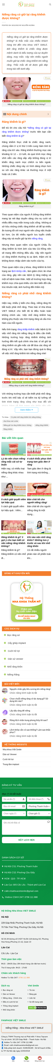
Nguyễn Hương (28, 25)
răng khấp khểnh (26, 329)
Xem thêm (25, 410)
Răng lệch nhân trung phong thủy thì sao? (29, 720)
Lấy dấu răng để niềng (20, 711)
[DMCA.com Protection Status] (37, 1007)
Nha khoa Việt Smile (12, 749)
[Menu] (3, 4)
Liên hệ (32, 998)
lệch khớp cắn (19, 271)
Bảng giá (33, 994)
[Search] (50, 4)
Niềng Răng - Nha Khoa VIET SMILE (24, 1028)
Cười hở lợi (8, 759)
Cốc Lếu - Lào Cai (9, 953)
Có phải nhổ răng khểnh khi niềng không (26, 417)
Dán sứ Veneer (10, 754)
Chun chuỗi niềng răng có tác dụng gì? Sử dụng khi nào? (29, 700)
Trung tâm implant (11, 764)
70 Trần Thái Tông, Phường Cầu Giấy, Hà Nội (22, 927)
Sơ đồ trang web (36, 1002)
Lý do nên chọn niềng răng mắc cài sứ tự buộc (13, 461)
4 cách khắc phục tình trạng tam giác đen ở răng (39, 461)
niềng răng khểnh (41, 425)
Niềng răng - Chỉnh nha (12, 998)
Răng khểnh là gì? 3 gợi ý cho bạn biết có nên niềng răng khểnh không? (13, 541)
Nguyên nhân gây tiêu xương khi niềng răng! (30, 689)
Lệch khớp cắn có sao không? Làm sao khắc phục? (30, 731)
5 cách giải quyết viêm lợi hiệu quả (13, 501)
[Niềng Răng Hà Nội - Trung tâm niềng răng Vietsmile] (26, 4)
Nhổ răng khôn (9, 1010)
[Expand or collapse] (48, 114)
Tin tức (32, 990)
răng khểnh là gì (14, 136)
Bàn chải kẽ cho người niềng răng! (37, 501)
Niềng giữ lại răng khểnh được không (17, 425)
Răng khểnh (7, 429)
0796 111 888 (24, 978)
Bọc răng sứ (8, 990)
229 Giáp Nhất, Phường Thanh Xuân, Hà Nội (22, 923)
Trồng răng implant (10, 1006)
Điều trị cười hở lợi (10, 1002)
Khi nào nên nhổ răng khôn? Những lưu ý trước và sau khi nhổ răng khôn (39, 541)
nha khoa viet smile (10, 421)
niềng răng (37, 238)
